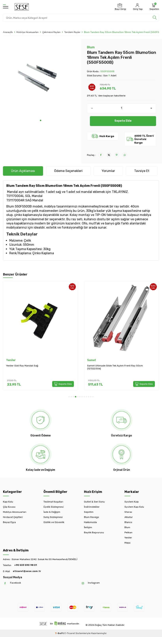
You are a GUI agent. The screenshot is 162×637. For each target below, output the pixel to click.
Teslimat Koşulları (53, 501)
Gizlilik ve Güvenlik (53, 522)
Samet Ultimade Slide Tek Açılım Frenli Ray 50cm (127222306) (115, 367)
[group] (40, 79)
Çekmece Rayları (51, 32)
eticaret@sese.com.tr (27, 571)
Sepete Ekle (123, 120)
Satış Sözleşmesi (53, 517)
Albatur (128, 517)
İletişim (88, 527)
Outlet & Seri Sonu (94, 501)
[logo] (21, 7)
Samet (91, 360)
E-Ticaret (69, 633)
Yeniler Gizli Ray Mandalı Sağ (22, 365)
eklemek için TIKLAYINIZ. (111, 192)
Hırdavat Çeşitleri (13, 517)
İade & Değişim (51, 512)
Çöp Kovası (9, 506)
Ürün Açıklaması (23, 171)
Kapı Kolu (8, 501)
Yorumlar (108, 171)
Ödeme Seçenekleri (68, 171)
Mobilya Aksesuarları (27, 32)
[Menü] (5, 6)
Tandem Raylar (72, 32)
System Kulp (131, 501)
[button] (40, 120)
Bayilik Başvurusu (94, 532)
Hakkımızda (90, 522)
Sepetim (88, 512)
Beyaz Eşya (9, 522)
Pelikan (128, 532)
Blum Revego (91, 517)
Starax (128, 512)
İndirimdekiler (92, 506)
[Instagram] (83, 583)
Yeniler (11, 360)
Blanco (128, 522)
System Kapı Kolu (134, 506)
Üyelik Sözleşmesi (53, 506)
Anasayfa (8, 32)
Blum (91, 47)
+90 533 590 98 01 (25, 565)
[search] (154, 18)
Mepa (127, 542)
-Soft (59, 633)
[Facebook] (5, 583)
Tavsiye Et (141, 171)
